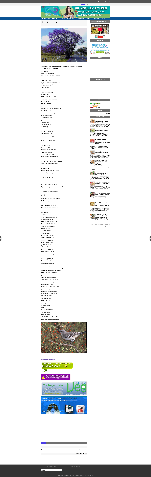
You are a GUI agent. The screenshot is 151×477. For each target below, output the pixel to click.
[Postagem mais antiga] (150, 238)
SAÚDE (63, 18)
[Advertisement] (100, 68)
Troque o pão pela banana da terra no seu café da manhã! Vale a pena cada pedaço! (102, 184)
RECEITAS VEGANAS (46, 18)
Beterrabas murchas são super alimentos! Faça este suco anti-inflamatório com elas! (102, 173)
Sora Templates (64, 475)
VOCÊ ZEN (103, 18)
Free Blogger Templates (74, 475)
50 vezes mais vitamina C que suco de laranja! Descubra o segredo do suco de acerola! (101, 216)
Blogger (105, 226)
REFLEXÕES (96, 18)
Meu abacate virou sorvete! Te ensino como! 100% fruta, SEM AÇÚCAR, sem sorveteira (101, 131)
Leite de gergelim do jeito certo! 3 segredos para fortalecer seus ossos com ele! (102, 153)
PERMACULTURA (70, 18)
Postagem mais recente (46, 449)
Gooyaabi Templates (90, 475)
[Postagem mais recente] (0, 238)
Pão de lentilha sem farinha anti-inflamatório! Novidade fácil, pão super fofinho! (101, 121)
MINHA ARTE (49, 442)
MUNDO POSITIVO (80, 18)
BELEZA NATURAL (56, 18)
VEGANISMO (89, 18)
